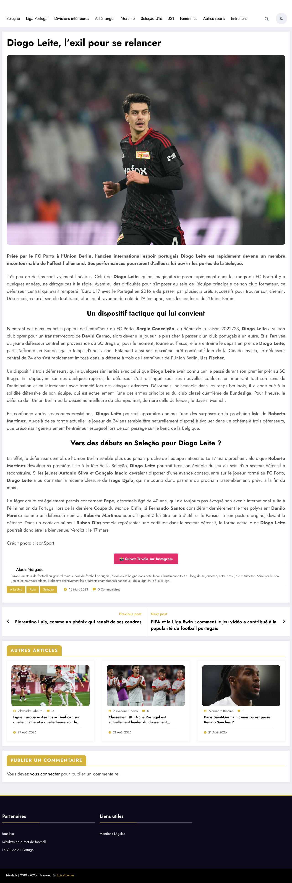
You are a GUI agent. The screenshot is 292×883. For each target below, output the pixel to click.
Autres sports (214, 18)
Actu (33, 589)
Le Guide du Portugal (18, 849)
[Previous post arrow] (8, 621)
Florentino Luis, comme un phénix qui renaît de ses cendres (78, 622)
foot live (8, 833)
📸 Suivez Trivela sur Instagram (146, 558)
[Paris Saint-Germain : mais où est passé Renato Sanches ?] (241, 685)
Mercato (128, 18)
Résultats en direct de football (24, 841)
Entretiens (239, 18)
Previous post (130, 614)
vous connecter (45, 774)
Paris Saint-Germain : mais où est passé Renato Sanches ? (237, 720)
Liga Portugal (37, 18)
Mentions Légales (112, 833)
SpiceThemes (65, 875)
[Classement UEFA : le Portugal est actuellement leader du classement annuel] (146, 685)
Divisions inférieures (71, 18)
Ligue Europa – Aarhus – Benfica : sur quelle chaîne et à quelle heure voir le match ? (46, 720)
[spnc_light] (281, 18)
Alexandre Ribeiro (30, 711)
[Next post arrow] (283, 621)
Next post (159, 614)
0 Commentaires (109, 589)
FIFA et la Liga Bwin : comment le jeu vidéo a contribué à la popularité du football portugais (213, 625)
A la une (16, 589)
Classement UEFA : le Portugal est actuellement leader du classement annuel (138, 720)
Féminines (188, 18)
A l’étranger (105, 18)
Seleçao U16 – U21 (157, 18)
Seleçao (13, 18)
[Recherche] (266, 19)
